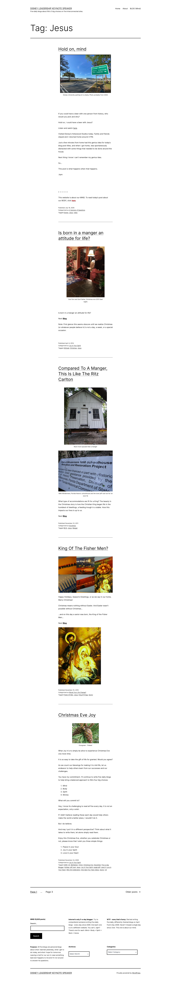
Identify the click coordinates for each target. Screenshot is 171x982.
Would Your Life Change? (77, 692)
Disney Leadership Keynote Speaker (51, 8)
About (125, 8)
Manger (75, 528)
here (75, 128)
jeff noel (73, 867)
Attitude (66, 348)
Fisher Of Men (68, 695)
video (75, 213)
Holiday (66, 867)
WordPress (136, 973)
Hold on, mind (72, 49)
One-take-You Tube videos (90, 870)
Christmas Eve (88, 865)
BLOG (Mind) (135, 8)
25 (69, 865)
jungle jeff (97, 867)
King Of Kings (83, 695)
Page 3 (49, 892)
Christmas (73, 348)
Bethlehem (74, 865)
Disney (66, 213)
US (106, 870)
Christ (81, 865)
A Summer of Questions (77, 210)
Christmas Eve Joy (77, 715)
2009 (65, 865)
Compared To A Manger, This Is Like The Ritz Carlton (82, 374)
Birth (65, 528)
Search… (33, 923)
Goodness (72, 526)
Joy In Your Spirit (75, 345)
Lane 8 (103, 867)
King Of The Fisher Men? (83, 548)
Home (117, 8)
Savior (91, 695)
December (97, 865)
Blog (65, 318)
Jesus (71, 213)
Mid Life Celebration (73, 870)
